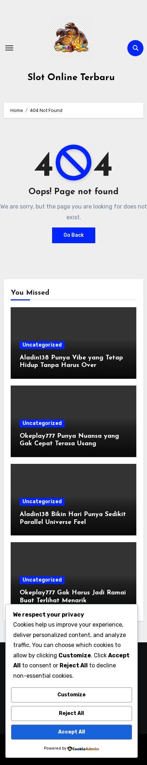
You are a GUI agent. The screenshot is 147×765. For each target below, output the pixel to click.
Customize (71, 695)
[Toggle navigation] (9, 48)
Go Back (74, 235)
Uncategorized (42, 345)
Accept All (71, 732)
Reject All (71, 713)
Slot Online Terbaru (71, 78)
